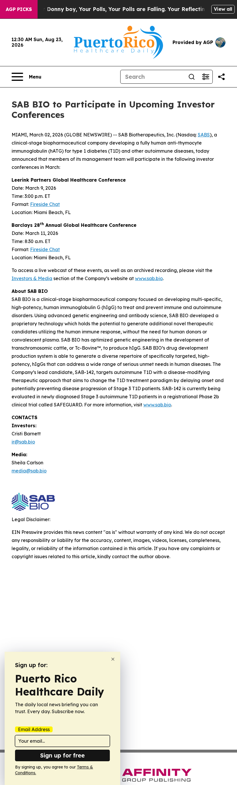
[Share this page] (221, 77)
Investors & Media (32, 278)
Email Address (34, 729)
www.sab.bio (149, 278)
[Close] (113, 659)
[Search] (192, 76)
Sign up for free (62, 755)
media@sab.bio (29, 471)
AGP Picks (19, 9)
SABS (204, 135)
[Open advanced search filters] (205, 76)
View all (223, 9)
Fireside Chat (45, 204)
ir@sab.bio (23, 442)
